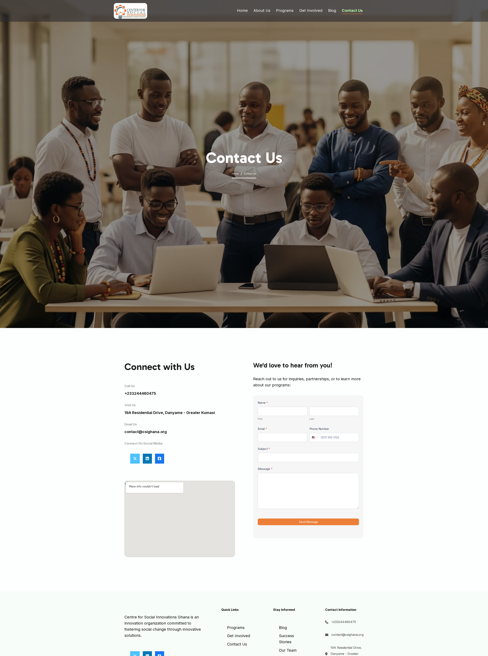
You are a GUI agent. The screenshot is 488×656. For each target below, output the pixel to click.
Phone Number (319, 429)
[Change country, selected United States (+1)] (314, 437)
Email (262, 429)
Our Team (288, 650)
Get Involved (310, 10)
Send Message (308, 521)
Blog (332, 10)
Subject (264, 449)
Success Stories (286, 638)
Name (263, 402)
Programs (285, 10)
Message (265, 469)
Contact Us (352, 10)
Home (242, 10)
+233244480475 (140, 393)
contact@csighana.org (347, 635)
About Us (262, 10)
